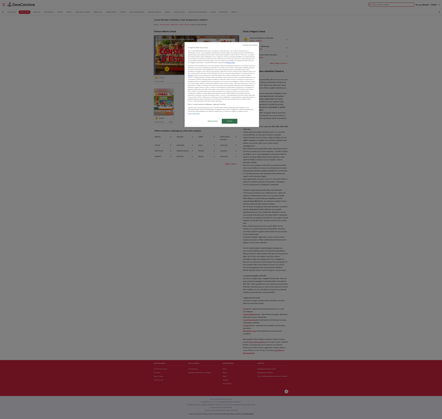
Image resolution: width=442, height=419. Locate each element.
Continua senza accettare (249, 45)
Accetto (229, 121)
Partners (190, 75)
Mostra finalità (213, 121)
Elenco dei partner (194, 114)
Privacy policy (230, 63)
